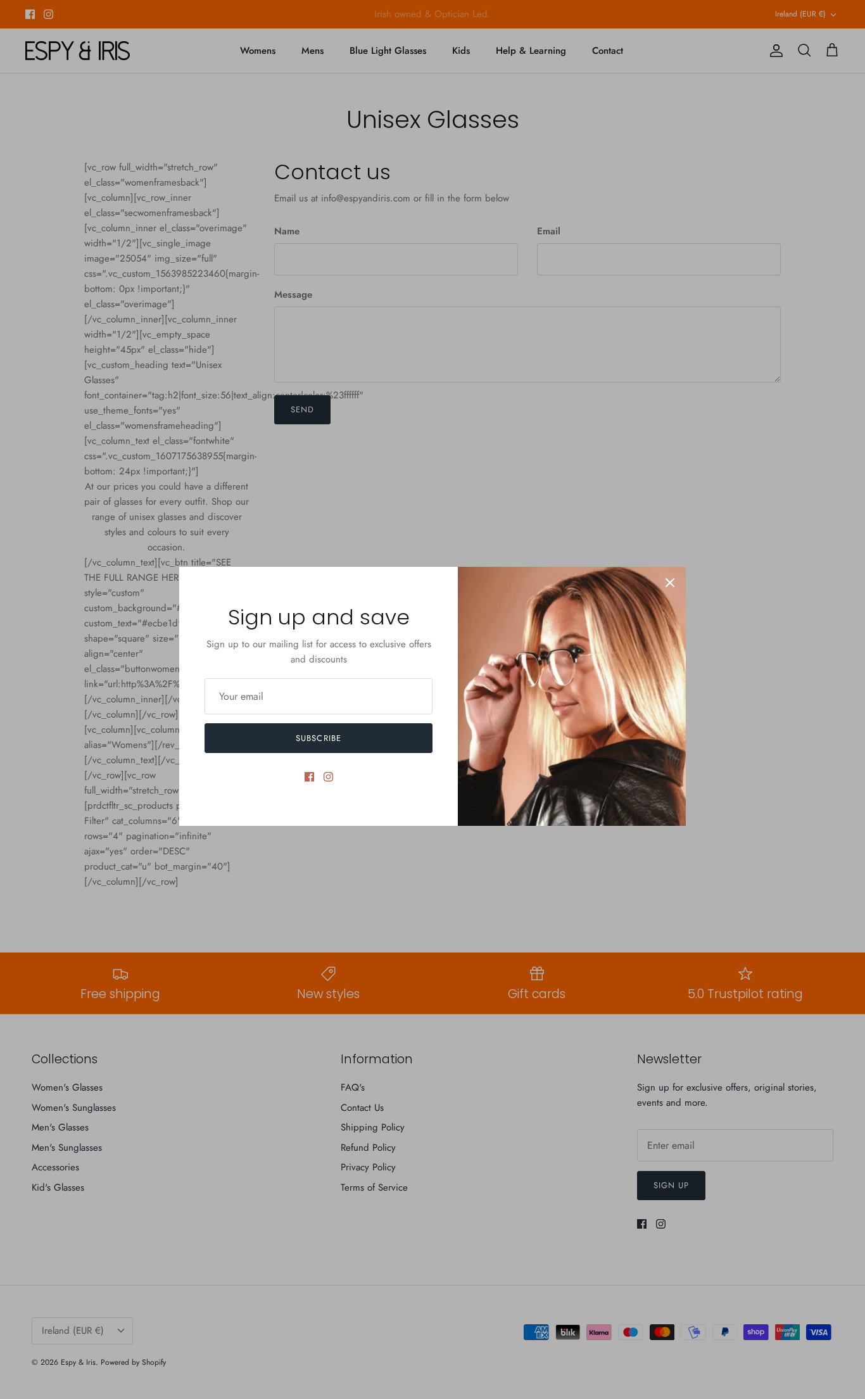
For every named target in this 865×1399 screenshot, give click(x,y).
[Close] (670, 583)
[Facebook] (309, 777)
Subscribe (318, 738)
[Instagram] (328, 777)
